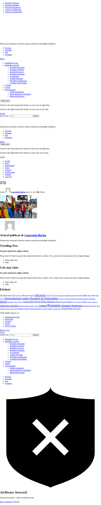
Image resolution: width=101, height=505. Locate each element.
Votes (7, 168)
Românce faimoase (17, 74)
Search (35, 116)
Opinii (7, 87)
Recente (8, 48)
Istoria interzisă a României (20, 94)
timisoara (44, 309)
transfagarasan (57, 309)
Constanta (61, 295)
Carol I (48, 295)
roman (36, 306)
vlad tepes (77, 309)
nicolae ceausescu (92, 302)
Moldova (70, 302)
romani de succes (89, 306)
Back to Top (5, 330)
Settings (8, 174)
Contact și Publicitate (13, 10)
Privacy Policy (10, 326)
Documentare (10, 90)
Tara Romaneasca (36, 309)
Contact (8, 322)
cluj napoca (54, 295)
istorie (3, 301)
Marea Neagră (18, 302)
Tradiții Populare (16, 79)
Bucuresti (40, 295)
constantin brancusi (70, 295)
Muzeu (84, 302)
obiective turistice (9, 305)
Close (2, 332)
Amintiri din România (18, 83)
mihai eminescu (48, 301)
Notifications (10, 172)
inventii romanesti (71, 299)
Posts (7, 163)
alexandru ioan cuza (8, 295)
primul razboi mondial (26, 306)
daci (85, 295)
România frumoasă (17, 67)
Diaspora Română (12, 5)
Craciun (80, 295)
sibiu (16, 309)
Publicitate (9, 319)
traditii (50, 309)
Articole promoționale (13, 12)
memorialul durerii (31, 301)
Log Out (8, 177)
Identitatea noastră (12, 65)
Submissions (10, 166)
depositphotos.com (12, 317)
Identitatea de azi (11, 63)
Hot (6, 52)
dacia (89, 295)
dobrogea (61, 299)
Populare (8, 50)
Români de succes (17, 72)
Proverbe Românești (13, 7)
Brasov (25, 295)
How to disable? (6, 502)
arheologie (19, 295)
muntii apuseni (77, 302)
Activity (8, 170)
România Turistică (12, 3)
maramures (11, 302)
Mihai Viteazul (61, 302)
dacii (93, 295)
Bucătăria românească (18, 81)
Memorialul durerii (17, 96)
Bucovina (31, 295)
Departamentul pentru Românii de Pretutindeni (31, 298)
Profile (7, 161)
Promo (7, 324)
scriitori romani (10, 309)
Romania (53, 305)
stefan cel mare (24, 309)
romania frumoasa (72, 305)
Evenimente (14, 76)
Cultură (8, 85)
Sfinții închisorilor (17, 92)
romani (43, 305)
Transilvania (67, 308)
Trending (8, 55)
